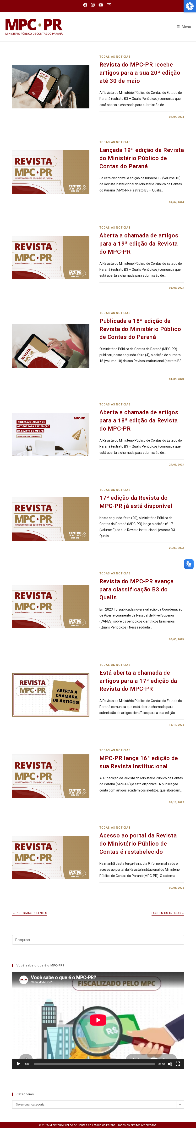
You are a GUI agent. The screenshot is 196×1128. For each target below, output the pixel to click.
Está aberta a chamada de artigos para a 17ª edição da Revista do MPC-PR (138, 680)
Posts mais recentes (29, 913)
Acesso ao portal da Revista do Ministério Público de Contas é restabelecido (138, 843)
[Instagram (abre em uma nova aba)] (93, 5)
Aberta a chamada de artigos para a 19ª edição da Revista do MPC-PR (138, 243)
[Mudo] (170, 1063)
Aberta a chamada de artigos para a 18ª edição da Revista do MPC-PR (138, 420)
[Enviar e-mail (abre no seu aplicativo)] (109, 5)
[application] (98, 1020)
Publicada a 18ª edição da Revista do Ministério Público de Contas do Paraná (140, 329)
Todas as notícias (115, 56)
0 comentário (114, 116)
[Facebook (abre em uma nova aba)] (86, 5)
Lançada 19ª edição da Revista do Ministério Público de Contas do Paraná (141, 158)
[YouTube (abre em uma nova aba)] (101, 5)
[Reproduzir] (18, 1063)
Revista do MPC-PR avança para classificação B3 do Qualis (136, 589)
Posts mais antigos (168, 913)
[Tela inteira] (177, 1063)
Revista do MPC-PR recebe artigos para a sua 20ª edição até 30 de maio (139, 72)
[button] (190, 6)
